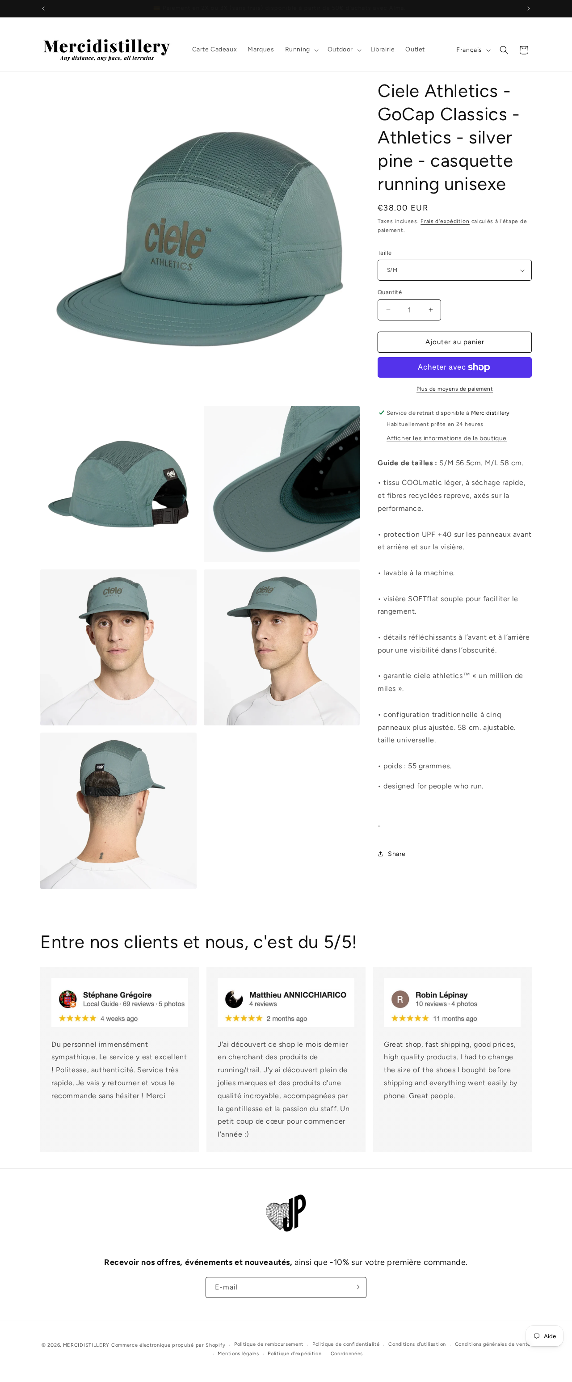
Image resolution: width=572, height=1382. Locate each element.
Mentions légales (238, 1354)
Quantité (390, 292)
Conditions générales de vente (492, 1345)
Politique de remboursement (268, 1345)
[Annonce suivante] (528, 8)
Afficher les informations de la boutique (447, 438)
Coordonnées (347, 1354)
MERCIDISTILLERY (87, 1345)
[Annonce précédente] (43, 8)
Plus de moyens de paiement (454, 389)
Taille (384, 252)
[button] (301, 49)
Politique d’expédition (294, 1354)
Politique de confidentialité (346, 1345)
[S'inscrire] (356, 1287)
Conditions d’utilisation (417, 1345)
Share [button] (397, 854)
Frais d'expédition (445, 221)
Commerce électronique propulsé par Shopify (168, 1345)
